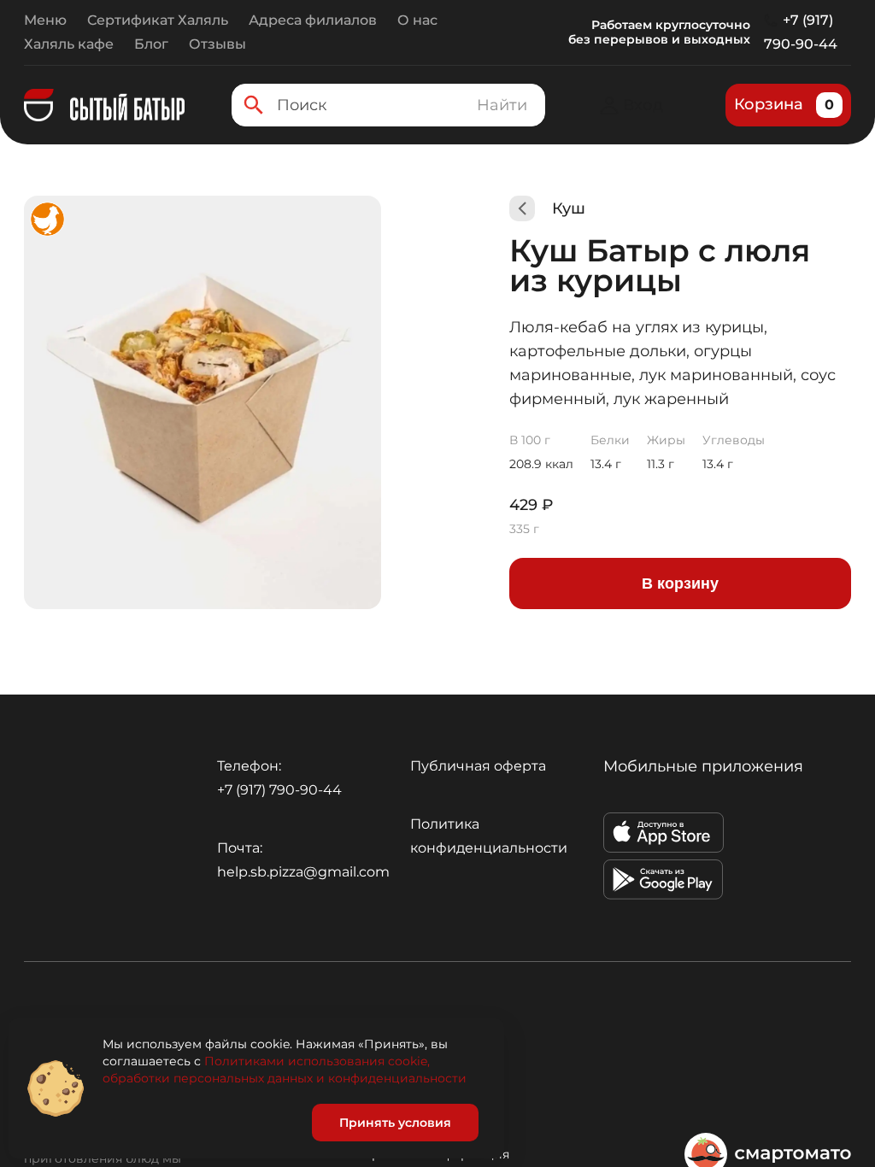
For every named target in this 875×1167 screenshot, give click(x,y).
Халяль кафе (69, 44)
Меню (45, 20)
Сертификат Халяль (157, 20)
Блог (151, 44)
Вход (643, 105)
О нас (417, 20)
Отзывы (217, 44)
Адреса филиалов (313, 20)
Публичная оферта (478, 766)
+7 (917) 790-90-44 (800, 32)
